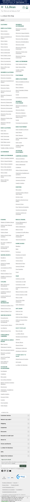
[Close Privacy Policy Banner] (27, 498)
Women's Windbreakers (22, 41)
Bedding (18, 246)
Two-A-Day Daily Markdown (20, 301)
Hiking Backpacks (20, 164)
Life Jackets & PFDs (6, 267)
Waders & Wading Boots (7, 222)
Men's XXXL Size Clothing (5, 67)
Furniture (18, 252)
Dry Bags (3, 270)
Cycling (3, 281)
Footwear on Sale (20, 284)
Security (15, 482)
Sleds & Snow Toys (6, 308)
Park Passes (4, 405)
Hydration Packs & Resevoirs (6, 292)
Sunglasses (4, 371)
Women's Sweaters (6, 78)
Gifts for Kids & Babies (22, 317)
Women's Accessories (7, 111)
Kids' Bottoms (4, 133)
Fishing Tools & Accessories (5, 247)
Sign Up (23, 466)
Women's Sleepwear (6, 102)
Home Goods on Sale (21, 294)
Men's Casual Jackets (6, 161)
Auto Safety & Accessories (4, 362)
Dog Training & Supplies (22, 207)
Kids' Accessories (5, 145)
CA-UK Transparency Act (8, 487)
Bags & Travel (20, 219)
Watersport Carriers (6, 347)
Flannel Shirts (19, 345)
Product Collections (7, 482)
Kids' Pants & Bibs (20, 67)
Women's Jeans (5, 85)
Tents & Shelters (20, 158)
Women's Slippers (20, 113)
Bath (17, 249)
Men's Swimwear (5, 49)
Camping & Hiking (21, 156)
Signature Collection (21, 351)
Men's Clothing (6, 28)
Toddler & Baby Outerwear (20, 70)
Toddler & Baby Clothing (7, 148)
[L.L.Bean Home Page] (12, 7)
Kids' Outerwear (21, 61)
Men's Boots (19, 84)
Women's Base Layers (7, 105)
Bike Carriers (4, 344)
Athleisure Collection (21, 348)
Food (17, 272)
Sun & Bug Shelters (6, 379)
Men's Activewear (5, 58)
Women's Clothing (7, 72)
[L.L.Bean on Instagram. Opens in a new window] (8, 470)
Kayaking (3, 257)
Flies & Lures (4, 239)
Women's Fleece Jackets (22, 36)
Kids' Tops (3, 130)
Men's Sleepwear (5, 52)
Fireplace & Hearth (21, 255)
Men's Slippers (20, 87)
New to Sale (19, 297)
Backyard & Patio (20, 263)
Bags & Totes (19, 229)
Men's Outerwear (7, 155)
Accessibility (19, 489)
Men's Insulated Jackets (7, 158)
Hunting (19, 187)
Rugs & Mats (19, 257)
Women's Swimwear (6, 99)
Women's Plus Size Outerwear (21, 48)
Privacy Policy (20, 468)
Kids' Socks (19, 142)
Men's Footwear (21, 79)
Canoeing (3, 260)
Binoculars (18, 189)
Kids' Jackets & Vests (21, 64)
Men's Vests (4, 172)
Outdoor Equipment (19, 151)
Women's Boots (20, 110)
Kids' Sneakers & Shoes (22, 129)
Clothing (4, 24)
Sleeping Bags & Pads (22, 161)
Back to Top (5, 412)
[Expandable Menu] (2, 7)
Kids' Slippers (19, 135)
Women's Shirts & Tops (7, 75)
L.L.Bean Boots (20, 333)
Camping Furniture (21, 177)
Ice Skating (4, 328)
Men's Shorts (4, 47)
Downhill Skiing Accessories (5, 321)
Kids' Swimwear (5, 136)
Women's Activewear (6, 108)
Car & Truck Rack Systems (5, 358)
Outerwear (5, 151)
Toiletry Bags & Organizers (20, 236)
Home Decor (19, 260)
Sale (17, 276)
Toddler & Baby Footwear (20, 146)
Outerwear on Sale (21, 281)
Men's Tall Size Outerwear (5, 180)
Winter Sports (6, 315)
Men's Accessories (6, 61)
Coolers (3, 400)
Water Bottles (4, 288)
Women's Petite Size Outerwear (21, 52)
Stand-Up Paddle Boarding (5, 264)
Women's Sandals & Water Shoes (21, 116)
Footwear (19, 75)
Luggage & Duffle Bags (22, 232)
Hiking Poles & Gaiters (22, 170)
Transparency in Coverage (8, 489)
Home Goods (20, 243)
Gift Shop (19, 308)
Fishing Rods (4, 229)
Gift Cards (18, 362)
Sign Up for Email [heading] (6, 459)
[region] (15, 2)
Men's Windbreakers (6, 169)
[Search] (2, 11)
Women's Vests (20, 44)
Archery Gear (19, 197)
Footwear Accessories (22, 97)
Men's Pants (4, 44)
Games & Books (20, 266)
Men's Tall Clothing (6, 64)
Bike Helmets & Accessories (5, 285)
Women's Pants (5, 88)
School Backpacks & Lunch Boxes (21, 223)
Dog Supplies (4, 402)
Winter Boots (19, 342)
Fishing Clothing (5, 251)
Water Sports (5, 255)
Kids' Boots (19, 132)
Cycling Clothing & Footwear (6, 296)
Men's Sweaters (5, 34)
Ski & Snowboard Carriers (7, 350)
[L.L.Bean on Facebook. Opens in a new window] (2, 470)
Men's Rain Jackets (6, 167)
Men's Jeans (4, 41)
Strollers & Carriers (5, 335)
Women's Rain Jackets (22, 39)
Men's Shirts (4, 31)
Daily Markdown (20, 304)
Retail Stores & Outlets (22, 359)
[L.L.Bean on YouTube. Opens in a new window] (10, 470)
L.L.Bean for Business (21, 365)
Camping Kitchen (20, 180)
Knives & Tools (19, 204)
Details (27, 4)
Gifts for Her (19, 314)
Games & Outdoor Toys (7, 305)
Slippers (18, 339)
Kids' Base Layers (5, 142)
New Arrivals (19, 331)
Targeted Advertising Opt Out (9, 491)
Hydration (18, 167)
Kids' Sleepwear (5, 139)
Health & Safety (20, 183)
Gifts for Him (19, 311)
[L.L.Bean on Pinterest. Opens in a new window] (5, 470)
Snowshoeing (4, 318)
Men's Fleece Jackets (6, 164)
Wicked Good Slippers (22, 336)
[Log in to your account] (23, 7)
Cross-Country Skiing (6, 325)
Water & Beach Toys (6, 273)
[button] (22, 476)
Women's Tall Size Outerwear (21, 57)
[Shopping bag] (27, 7)
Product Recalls (15, 485)
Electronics (4, 387)
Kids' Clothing (6, 127)
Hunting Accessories (21, 210)
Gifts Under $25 (20, 324)
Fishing (3, 219)
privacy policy (4, 501)
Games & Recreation (5, 301)
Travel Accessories (21, 239)
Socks (17, 94)
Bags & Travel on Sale (21, 291)
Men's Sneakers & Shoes (22, 81)
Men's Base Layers (6, 55)
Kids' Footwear (21, 126)
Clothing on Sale (20, 278)
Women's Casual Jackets (22, 33)
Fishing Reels (4, 232)
